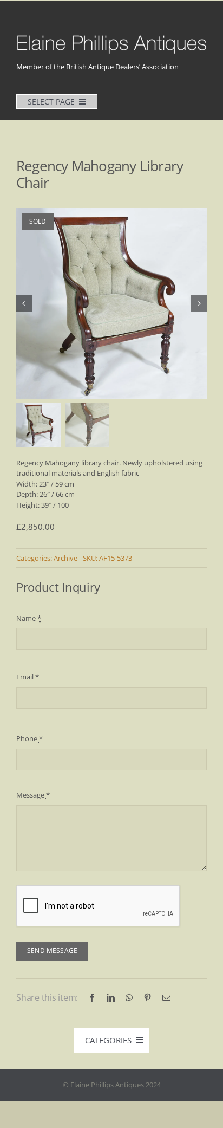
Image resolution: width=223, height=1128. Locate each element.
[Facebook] (91, 997)
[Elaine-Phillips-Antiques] (111, 36)
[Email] (166, 997)
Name (28, 618)
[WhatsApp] (129, 997)
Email (27, 677)
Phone (29, 738)
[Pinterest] (147, 997)
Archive (65, 558)
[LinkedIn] (110, 997)
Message (33, 795)
